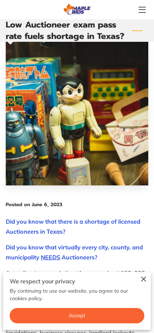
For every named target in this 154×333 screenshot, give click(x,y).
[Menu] (142, 10)
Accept (77, 315)
